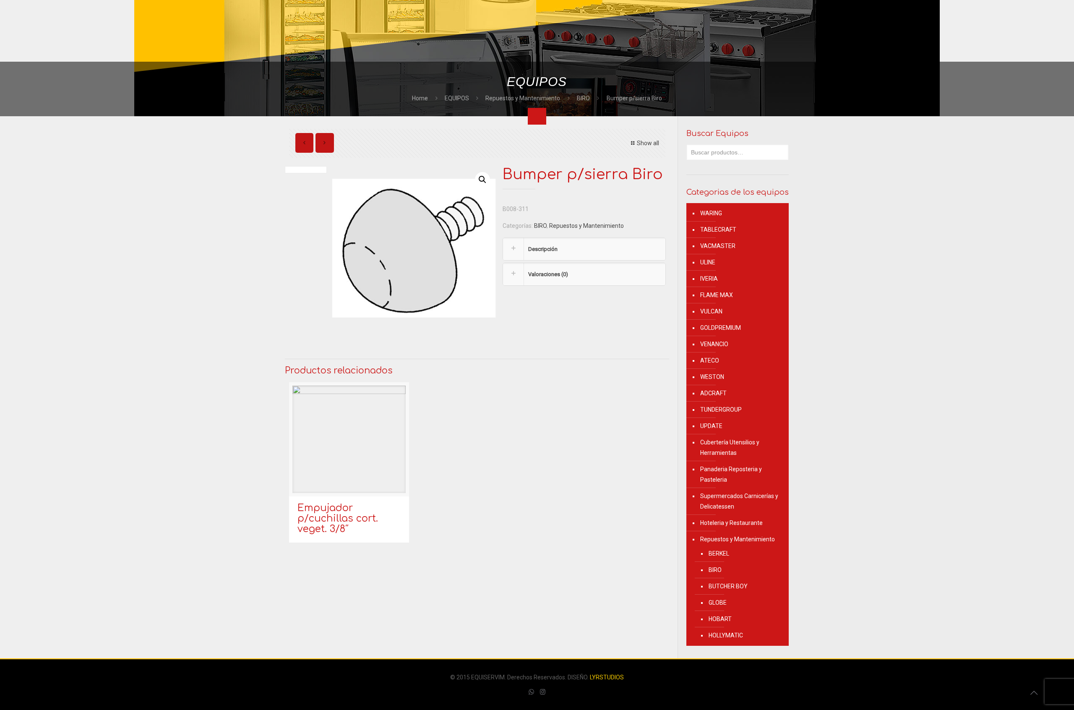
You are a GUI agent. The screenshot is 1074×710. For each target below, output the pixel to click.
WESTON (712, 376)
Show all (648, 143)
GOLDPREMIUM (720, 327)
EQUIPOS (457, 98)
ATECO (709, 360)
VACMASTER (717, 246)
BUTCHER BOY (728, 586)
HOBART (720, 619)
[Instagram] (542, 692)
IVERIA (709, 278)
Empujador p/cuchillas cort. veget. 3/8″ (337, 518)
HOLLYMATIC (726, 635)
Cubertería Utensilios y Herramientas (729, 447)
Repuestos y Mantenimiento (522, 98)
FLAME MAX (716, 295)
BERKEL (719, 553)
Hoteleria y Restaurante (731, 522)
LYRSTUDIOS (607, 677)
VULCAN (711, 311)
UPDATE (711, 426)
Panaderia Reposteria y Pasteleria (731, 474)
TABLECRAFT (718, 229)
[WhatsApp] (531, 692)
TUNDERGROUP (721, 409)
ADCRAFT (713, 393)
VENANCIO (714, 344)
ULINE (707, 262)
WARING (711, 213)
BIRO (583, 98)
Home (420, 98)
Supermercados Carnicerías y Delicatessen (739, 501)
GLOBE (718, 602)
